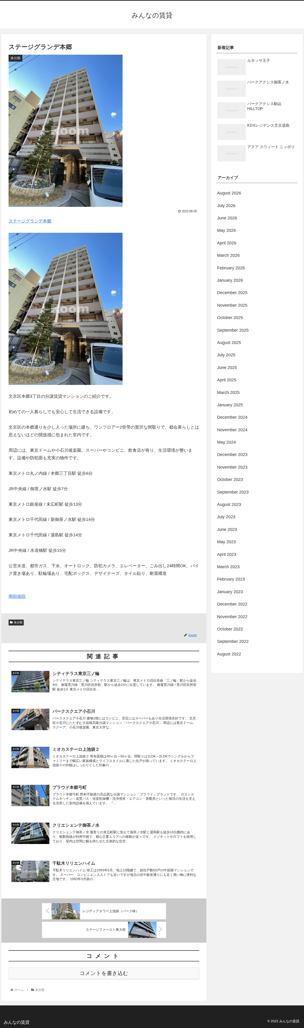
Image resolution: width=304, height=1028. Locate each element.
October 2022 (230, 629)
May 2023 (226, 541)
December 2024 (232, 417)
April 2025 (226, 380)
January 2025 (230, 404)
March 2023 (228, 566)
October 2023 (230, 479)
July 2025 (226, 355)
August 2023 (229, 504)
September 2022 (233, 641)
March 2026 (228, 255)
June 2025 (227, 367)
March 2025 (228, 392)
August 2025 (229, 342)
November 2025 (232, 305)
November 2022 (232, 616)
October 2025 (230, 317)
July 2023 (226, 516)
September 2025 (233, 330)
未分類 (18, 622)
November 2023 (232, 467)
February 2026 (231, 268)
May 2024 (226, 442)
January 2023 (230, 591)
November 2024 (232, 429)
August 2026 (229, 193)
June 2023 (227, 529)
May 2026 (226, 230)
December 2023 (232, 454)
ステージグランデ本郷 (30, 221)
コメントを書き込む (104, 973)
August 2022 (229, 654)
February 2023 (231, 579)
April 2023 (226, 554)
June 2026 (227, 218)
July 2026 (226, 205)
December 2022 (232, 604)
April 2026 (226, 243)
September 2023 (233, 492)
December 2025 (232, 292)
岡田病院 (17, 596)
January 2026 (230, 280)
